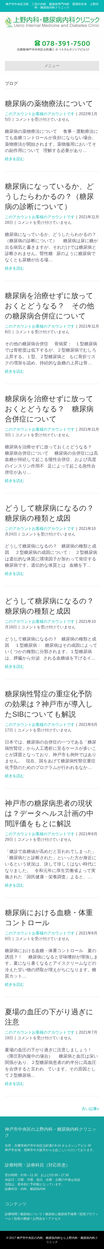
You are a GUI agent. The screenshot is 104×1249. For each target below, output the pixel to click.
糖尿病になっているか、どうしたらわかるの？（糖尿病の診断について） (49, 196)
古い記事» (90, 1109)
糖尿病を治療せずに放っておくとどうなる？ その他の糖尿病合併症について (49, 306)
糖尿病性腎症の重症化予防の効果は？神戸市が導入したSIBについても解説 (49, 704)
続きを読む (14, 159)
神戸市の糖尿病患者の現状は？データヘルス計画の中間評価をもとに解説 (49, 813)
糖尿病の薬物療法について (49, 103)
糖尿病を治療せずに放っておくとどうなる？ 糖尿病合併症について (49, 409)
